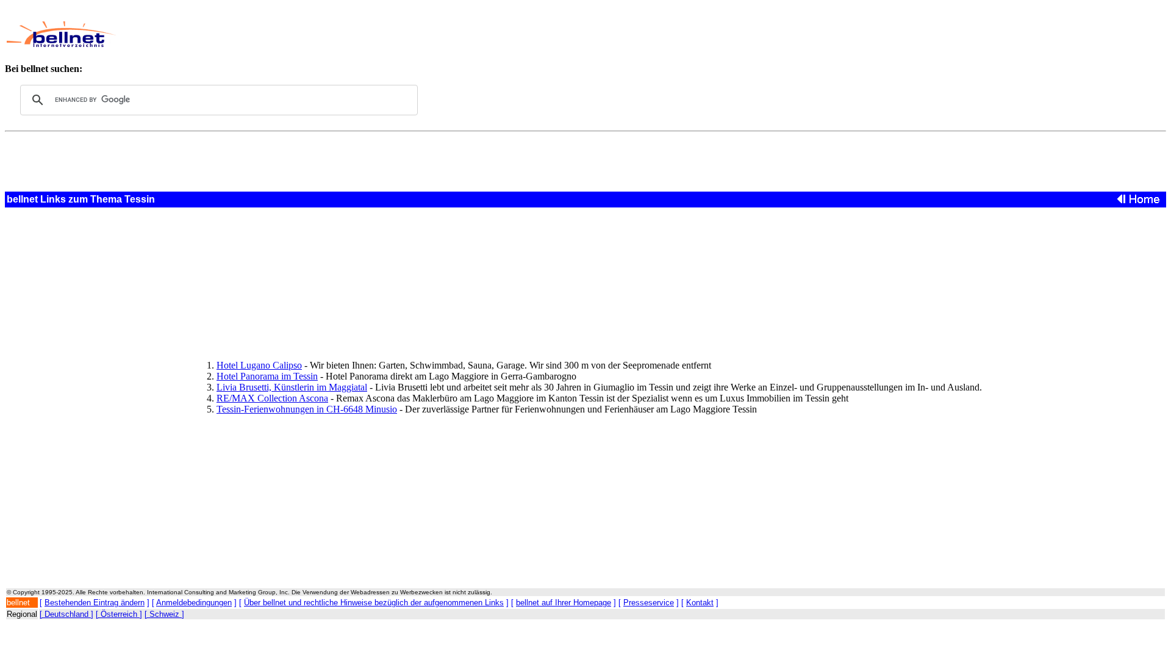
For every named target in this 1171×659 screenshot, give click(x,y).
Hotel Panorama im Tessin (267, 376)
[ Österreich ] (119, 614)
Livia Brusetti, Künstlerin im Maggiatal (292, 387)
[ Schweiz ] (164, 614)
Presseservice (648, 602)
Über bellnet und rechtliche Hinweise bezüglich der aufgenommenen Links (374, 602)
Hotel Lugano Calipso (259, 365)
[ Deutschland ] (66, 614)
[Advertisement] (460, 34)
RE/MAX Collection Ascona (272, 398)
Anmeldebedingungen (194, 602)
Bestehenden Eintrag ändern (95, 602)
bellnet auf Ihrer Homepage (563, 602)
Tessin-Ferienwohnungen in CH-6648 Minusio (307, 409)
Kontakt (700, 602)
